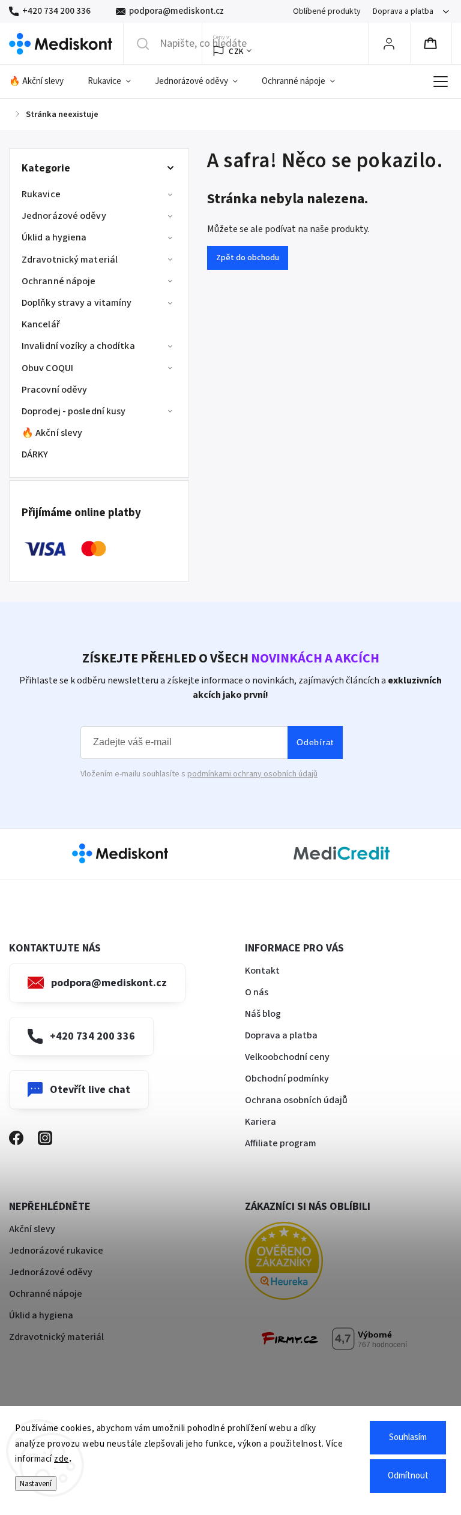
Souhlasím (408, 1437)
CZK (236, 51)
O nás (256, 992)
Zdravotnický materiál (70, 259)
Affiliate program (280, 1143)
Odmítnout (408, 1475)
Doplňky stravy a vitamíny (77, 302)
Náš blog (263, 1013)
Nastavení (36, 1483)
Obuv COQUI (47, 368)
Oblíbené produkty (327, 11)
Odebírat (315, 742)
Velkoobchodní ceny (287, 1057)
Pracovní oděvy (54, 389)
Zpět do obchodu (247, 258)
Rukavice (41, 194)
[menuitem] (42, 81)
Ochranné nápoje (59, 281)
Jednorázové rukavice (56, 1250)
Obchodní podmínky (287, 1078)
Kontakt (262, 970)
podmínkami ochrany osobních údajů (252, 774)
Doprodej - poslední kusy (73, 411)
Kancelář (41, 324)
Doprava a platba (403, 11)
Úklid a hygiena (54, 237)
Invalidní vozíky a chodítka (78, 346)
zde (61, 1459)
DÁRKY (35, 454)
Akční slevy (32, 1229)
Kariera (260, 1121)
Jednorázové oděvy (64, 215)
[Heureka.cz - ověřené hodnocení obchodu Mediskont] (302, 1263)
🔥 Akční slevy (52, 432)
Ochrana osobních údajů (296, 1100)
